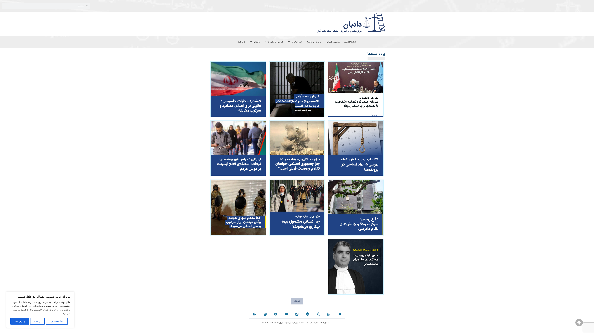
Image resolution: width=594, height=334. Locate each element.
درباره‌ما (241, 42)
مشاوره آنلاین (333, 42)
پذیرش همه (20, 321)
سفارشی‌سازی (57, 321)
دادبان (352, 24)
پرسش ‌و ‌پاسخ (314, 42)
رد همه (37, 321)
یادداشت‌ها (376, 54)
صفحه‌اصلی (350, 42)
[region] (40, 310)
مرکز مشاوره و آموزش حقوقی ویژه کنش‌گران (339, 31)
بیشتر (297, 301)
